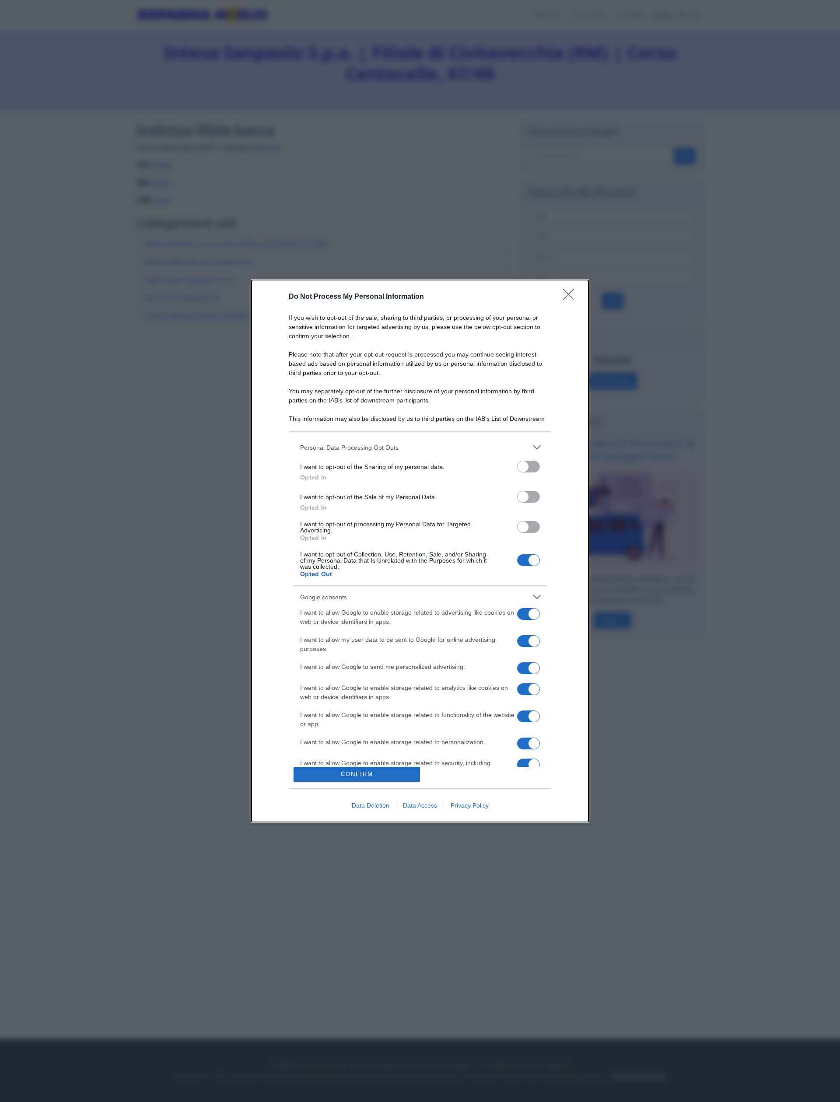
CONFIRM (357, 774)
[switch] (528, 466)
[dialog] (420, 551)
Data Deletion (370, 805)
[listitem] (420, 447)
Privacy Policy (470, 805)
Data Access (420, 805)
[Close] (571, 297)
